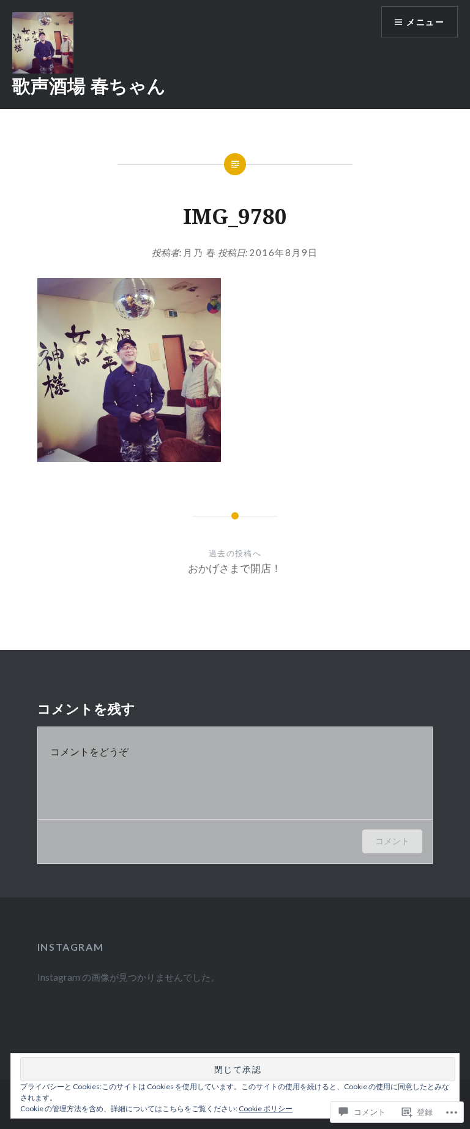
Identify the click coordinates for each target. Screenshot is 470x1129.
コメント (392, 841)
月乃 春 (199, 252)
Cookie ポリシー (266, 1108)
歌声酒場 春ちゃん (89, 85)
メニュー (425, 22)
